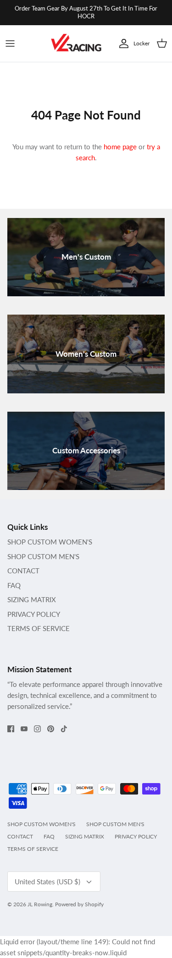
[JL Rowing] (76, 44)
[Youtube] (24, 728)
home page (120, 146)
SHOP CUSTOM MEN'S (43, 556)
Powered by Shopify (79, 904)
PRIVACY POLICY (33, 614)
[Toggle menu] (10, 43)
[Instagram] (37, 728)
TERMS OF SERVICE (38, 628)
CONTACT (23, 570)
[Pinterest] (50, 728)
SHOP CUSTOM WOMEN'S (49, 542)
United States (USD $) (47, 881)
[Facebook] (10, 728)
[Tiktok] (64, 728)
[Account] (121, 43)
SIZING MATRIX (31, 599)
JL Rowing (40, 904)
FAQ (14, 585)
